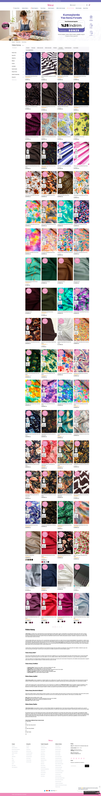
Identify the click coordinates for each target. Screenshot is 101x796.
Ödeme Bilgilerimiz (14, 767)
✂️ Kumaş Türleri (16, 8)
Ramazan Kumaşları (58, 781)
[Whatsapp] (84, 758)
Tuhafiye (27, 747)
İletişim (13, 760)
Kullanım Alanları (25, 8)
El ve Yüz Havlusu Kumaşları (59, 770)
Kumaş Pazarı (85, 8)
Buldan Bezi (42, 763)
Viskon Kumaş (24, 42)
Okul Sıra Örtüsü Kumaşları (59, 779)
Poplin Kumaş (43, 749)
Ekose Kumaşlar (43, 772)
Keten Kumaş (43, 756)
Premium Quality (28, 760)
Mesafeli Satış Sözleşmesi (16, 749)
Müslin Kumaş (43, 754)
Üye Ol (13, 763)
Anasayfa (13, 745)
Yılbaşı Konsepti (57, 786)
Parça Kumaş (43, 8)
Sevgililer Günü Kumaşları (59, 783)
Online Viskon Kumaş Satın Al (31, 724)
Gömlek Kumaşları (58, 747)
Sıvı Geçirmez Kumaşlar (58, 772)
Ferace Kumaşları (57, 754)
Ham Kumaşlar (28, 758)
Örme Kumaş (43, 776)
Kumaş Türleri (18, 42)
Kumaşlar (13, 42)
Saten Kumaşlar (43, 767)
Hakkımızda (13, 756)
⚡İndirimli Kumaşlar (70, 8)
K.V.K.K (13, 754)
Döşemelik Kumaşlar (58, 758)
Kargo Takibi (13, 765)
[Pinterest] (76, 758)
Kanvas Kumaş (43, 765)
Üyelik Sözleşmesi (14, 747)
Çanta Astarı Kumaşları (58, 767)
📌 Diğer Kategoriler (34, 8)
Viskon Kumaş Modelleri (30, 728)
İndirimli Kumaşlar (29, 754)
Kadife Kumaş (43, 774)
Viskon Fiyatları (28, 731)
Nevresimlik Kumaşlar (58, 756)
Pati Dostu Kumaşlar (58, 776)
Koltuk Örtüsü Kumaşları (58, 760)
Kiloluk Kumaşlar (51, 8)
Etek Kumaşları (57, 745)
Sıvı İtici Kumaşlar (58, 774)
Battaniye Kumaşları (58, 765)
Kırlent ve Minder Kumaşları (59, 763)
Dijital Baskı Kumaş (43, 760)
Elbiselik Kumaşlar (58, 749)
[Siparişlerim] (87, 5)
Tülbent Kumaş (43, 770)
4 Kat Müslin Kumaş (44, 747)
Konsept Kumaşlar (29, 756)
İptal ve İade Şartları (15, 751)
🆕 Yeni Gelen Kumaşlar (61, 8)
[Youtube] (78, 758)
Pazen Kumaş (43, 758)
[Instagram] (73, 758)
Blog (12, 758)
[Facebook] (71, 758)
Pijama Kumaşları (57, 751)
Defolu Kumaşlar (78, 8)
